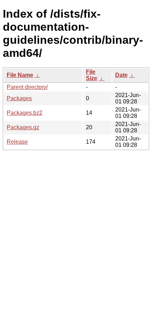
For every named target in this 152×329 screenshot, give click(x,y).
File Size (91, 75)
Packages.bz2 (24, 113)
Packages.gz (23, 127)
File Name (20, 75)
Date (121, 75)
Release (17, 142)
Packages (19, 98)
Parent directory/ (27, 87)
